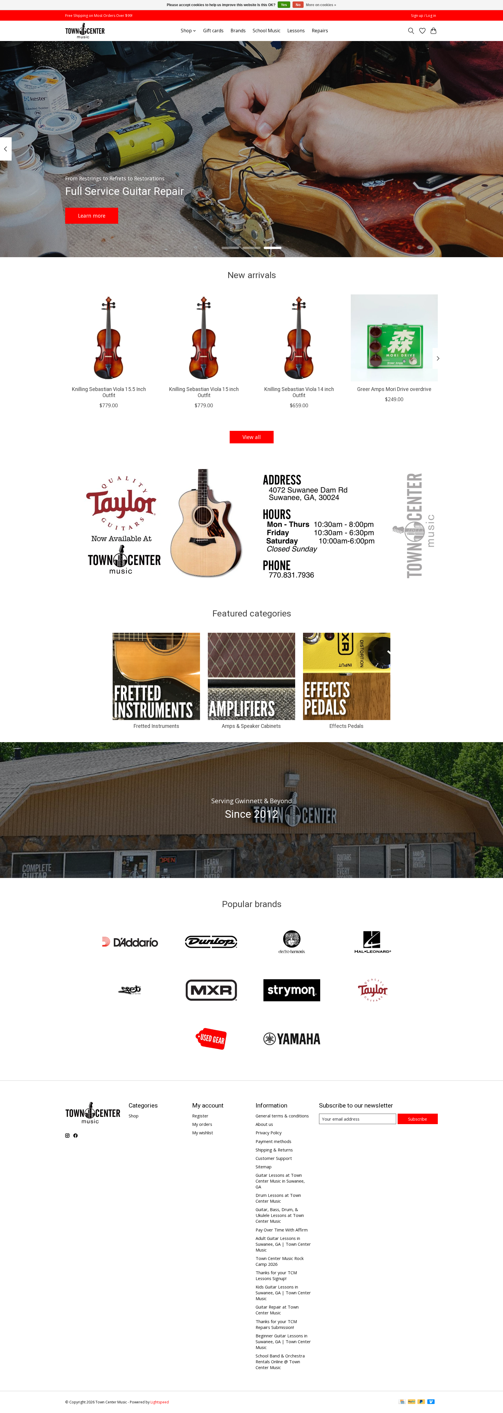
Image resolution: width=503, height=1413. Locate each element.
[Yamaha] (292, 1039)
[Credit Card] (402, 1402)
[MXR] (211, 991)
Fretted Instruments (156, 726)
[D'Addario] (130, 942)
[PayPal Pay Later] (421, 1402)
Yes (284, 5)
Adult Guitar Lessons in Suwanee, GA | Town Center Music (283, 1244)
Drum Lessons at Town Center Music (278, 1198)
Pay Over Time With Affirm (282, 1230)
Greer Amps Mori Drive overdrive (394, 389)
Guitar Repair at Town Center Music (277, 1310)
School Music (266, 31)
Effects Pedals (347, 726)
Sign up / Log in (423, 15)
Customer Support (274, 1158)
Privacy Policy (268, 1132)
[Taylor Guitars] (372, 991)
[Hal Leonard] (372, 942)
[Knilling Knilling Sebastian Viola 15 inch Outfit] (203, 337)
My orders (202, 1124)
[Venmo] (431, 1402)
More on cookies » (321, 5)
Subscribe (417, 1119)
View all (251, 436)
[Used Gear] (211, 1039)
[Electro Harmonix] (292, 942)
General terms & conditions (282, 1116)
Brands (238, 31)
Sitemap (264, 1166)
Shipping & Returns (274, 1150)
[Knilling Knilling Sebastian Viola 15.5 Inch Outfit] (108, 337)
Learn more (91, 215)
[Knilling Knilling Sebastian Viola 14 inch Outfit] (299, 337)
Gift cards (213, 31)
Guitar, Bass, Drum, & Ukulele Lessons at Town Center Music (280, 1215)
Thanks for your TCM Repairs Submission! (276, 1324)
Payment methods (273, 1141)
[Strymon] (292, 991)
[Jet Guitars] (130, 991)
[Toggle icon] (411, 31)
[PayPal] (411, 1402)
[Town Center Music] (85, 31)
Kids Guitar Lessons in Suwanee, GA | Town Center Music (283, 1292)
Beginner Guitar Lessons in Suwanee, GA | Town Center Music (283, 1341)
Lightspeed (159, 1402)
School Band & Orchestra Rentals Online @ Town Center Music (280, 1361)
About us (264, 1124)
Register (200, 1116)
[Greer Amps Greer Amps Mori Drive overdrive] (394, 337)
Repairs (320, 31)
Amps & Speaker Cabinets (251, 726)
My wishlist (202, 1132)
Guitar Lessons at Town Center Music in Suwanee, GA (280, 1181)
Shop (134, 1116)
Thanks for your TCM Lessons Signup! (276, 1275)
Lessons (296, 31)
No (298, 5)
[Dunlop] (211, 942)
